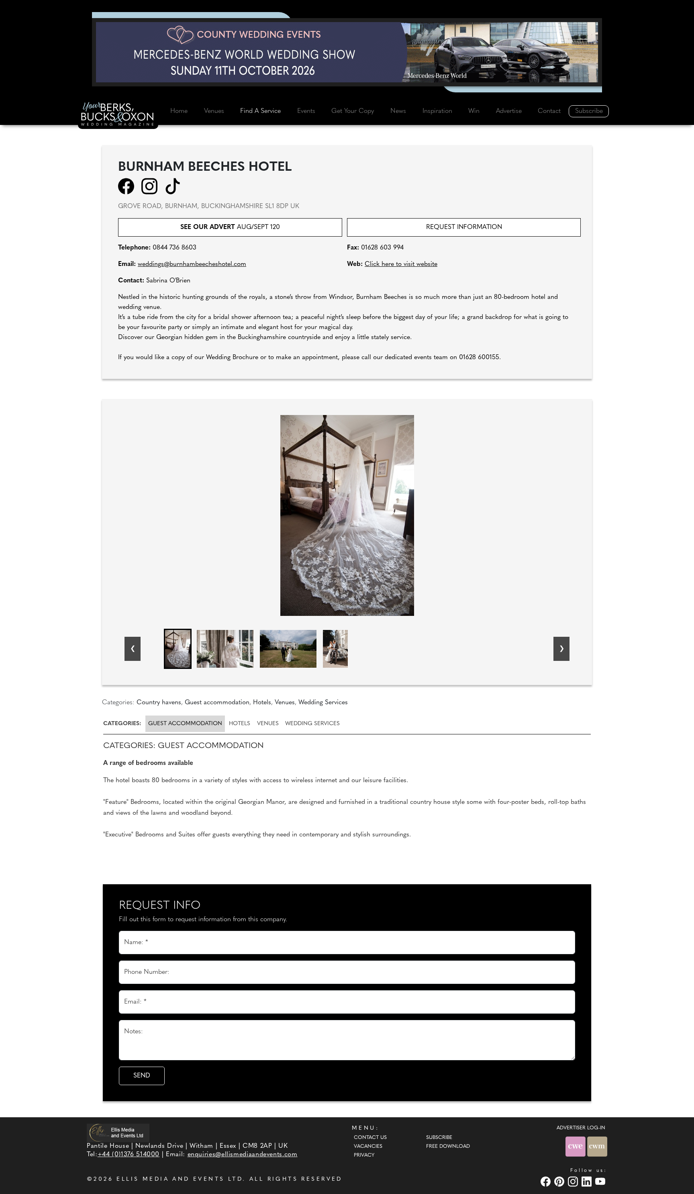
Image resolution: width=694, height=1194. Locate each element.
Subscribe (589, 111)
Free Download (448, 1146)
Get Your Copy (352, 111)
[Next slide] (561, 649)
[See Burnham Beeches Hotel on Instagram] (152, 186)
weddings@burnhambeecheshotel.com (192, 264)
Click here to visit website (401, 264)
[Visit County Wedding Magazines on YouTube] (601, 1181)
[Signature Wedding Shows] (347, 52)
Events (306, 111)
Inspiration (437, 111)
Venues (214, 111)
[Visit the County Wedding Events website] (576, 1146)
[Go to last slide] (133, 649)
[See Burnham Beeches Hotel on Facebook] (128, 186)
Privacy (364, 1155)
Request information (464, 227)
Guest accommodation (185, 724)
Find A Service (260, 111)
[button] (178, 649)
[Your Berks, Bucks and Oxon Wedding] (118, 115)
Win (474, 111)
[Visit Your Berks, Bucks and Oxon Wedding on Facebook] (547, 1181)
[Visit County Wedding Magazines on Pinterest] (560, 1181)
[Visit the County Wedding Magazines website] (597, 1146)
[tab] (123, 724)
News (398, 111)
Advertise (509, 111)
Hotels (239, 724)
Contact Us (370, 1137)
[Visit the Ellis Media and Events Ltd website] (118, 1133)
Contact (549, 111)
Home (179, 111)
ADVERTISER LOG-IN (581, 1128)
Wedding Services (312, 724)
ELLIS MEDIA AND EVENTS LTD (179, 1179)
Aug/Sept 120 (230, 227)
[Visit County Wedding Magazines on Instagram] (574, 1181)
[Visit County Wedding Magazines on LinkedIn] (588, 1181)
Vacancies (368, 1146)
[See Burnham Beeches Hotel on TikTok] (175, 186)
